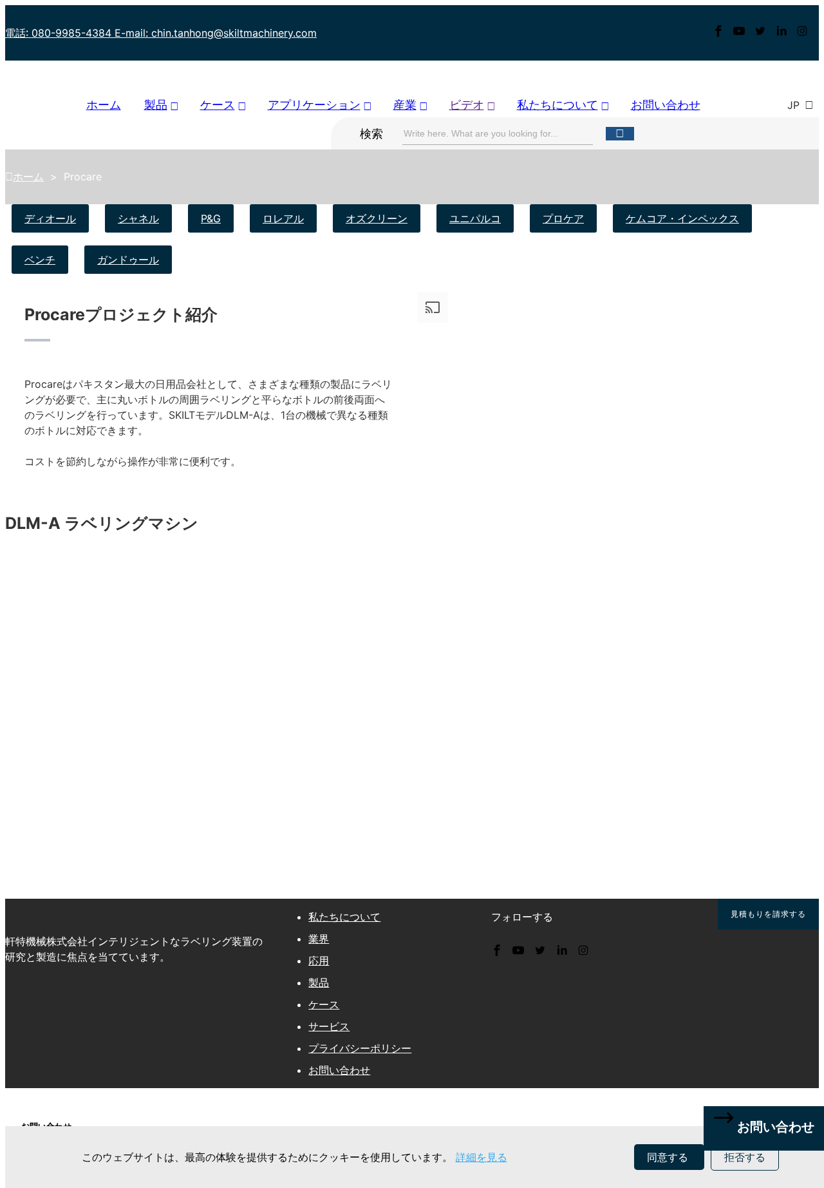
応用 (318, 960)
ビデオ (466, 104)
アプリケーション (314, 104)
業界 (318, 938)
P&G (211, 218)
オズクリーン (376, 218)
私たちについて (557, 104)
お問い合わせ (665, 104)
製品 (155, 104)
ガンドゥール (128, 259)
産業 (405, 104)
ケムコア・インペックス (682, 218)
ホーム (103, 104)
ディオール (50, 218)
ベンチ (39, 259)
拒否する (744, 1157)
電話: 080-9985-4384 (60, 32)
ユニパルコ (475, 218)
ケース (217, 104)
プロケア (563, 218)
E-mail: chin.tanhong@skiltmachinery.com (216, 32)
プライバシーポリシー (359, 1048)
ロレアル (283, 218)
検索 (371, 133)
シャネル (138, 218)
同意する (669, 1157)
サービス (329, 1026)
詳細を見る (481, 1157)
